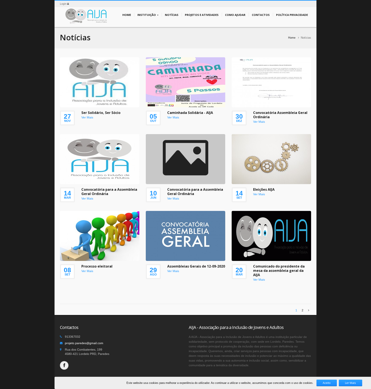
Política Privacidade (292, 15)
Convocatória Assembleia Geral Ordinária (280, 114)
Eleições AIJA (264, 189)
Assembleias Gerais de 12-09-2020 (196, 266)
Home (126, 15)
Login (63, 3)
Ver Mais (87, 117)
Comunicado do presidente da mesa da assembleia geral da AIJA (279, 270)
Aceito (327, 383)
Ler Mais (350, 383)
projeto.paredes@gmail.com (84, 343)
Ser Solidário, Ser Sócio (100, 112)
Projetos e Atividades (202, 15)
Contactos (261, 15)
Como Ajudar (235, 15)
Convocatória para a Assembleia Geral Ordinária (109, 191)
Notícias (171, 15)
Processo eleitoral (97, 266)
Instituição (146, 15)
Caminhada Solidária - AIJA (190, 112)
